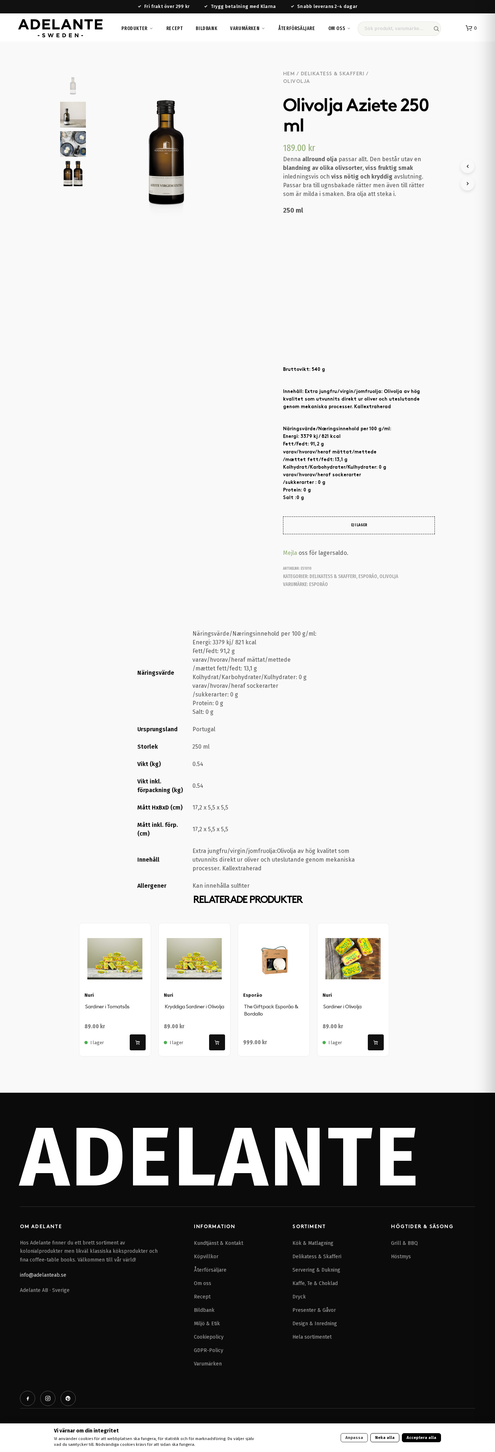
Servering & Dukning (316, 1270)
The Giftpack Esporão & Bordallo (271, 1010)
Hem (289, 74)
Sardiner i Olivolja (342, 1006)
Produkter (134, 28)
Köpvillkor (206, 1257)
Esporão (367, 576)
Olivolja (296, 81)
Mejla (290, 552)
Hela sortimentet (312, 1337)
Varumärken (244, 28)
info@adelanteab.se (43, 1275)
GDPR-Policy (208, 1350)
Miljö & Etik (207, 1324)
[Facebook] (27, 1398)
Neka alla (385, 1437)
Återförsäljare (296, 28)
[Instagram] (47, 1398)
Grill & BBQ (404, 1243)
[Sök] (436, 28)
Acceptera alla (421, 1437)
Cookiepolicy (209, 1337)
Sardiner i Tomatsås (107, 1006)
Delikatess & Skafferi (333, 74)
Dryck (299, 1297)
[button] (471, 28)
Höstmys (401, 1257)
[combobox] (399, 28)
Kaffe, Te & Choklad (315, 1283)
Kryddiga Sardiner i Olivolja (194, 1006)
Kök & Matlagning (312, 1243)
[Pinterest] (68, 1398)
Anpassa (354, 1437)
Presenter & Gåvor (314, 1310)
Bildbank (206, 28)
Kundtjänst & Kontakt (218, 1243)
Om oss (336, 28)
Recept (174, 28)
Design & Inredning (314, 1324)
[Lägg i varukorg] (138, 1042)
